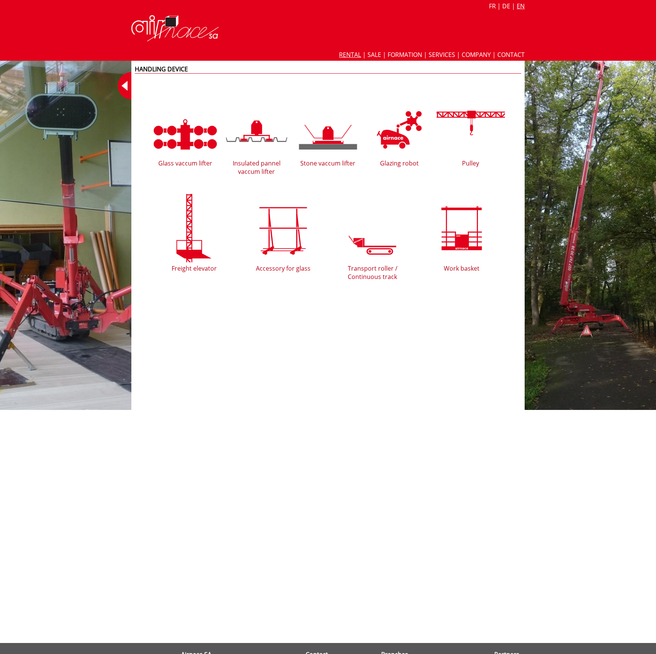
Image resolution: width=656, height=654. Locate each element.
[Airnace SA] (175, 39)
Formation (405, 54)
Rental (350, 54)
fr (492, 6)
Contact (511, 54)
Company (476, 54)
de (506, 6)
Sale (374, 54)
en (521, 6)
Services (442, 54)
